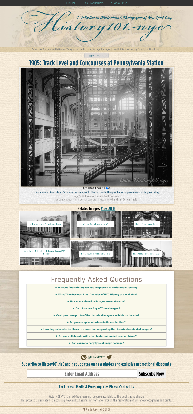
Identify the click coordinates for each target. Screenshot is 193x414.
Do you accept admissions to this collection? (98, 322)
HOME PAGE (71, 3)
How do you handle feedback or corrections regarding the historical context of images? (97, 329)
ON (109, 187)
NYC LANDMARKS (94, 3)
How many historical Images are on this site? (98, 301)
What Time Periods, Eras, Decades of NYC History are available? (98, 294)
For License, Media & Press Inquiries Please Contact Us (96, 386)
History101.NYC (96, 55)
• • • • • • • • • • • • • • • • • (96, 295)
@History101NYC (96, 357)
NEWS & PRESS (119, 3)
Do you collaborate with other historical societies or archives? (98, 336)
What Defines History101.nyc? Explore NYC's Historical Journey (98, 287)
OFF (104, 187)
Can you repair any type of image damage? (97, 342)
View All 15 (108, 208)
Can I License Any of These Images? (98, 308)
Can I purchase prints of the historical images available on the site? (97, 315)
